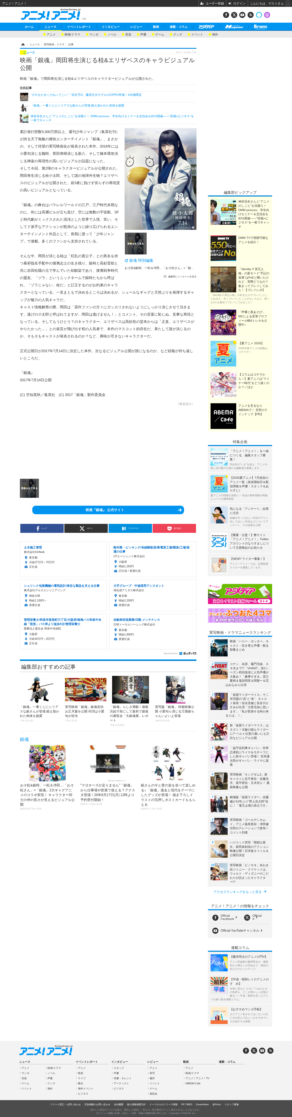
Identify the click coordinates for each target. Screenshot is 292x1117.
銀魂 (24, 739)
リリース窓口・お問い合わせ (65, 1104)
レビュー (136, 26)
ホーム (29, 26)
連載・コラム (179, 26)
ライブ (82, 1078)
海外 (215, 34)
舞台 (80, 1083)
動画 (156, 26)
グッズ (177, 34)
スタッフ (119, 1068)
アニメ (51, 34)
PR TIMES (186, 1104)
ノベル (111, 34)
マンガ (93, 34)
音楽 (128, 34)
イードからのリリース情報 (163, 1104)
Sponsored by (171, 653)
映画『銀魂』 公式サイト (105, 510)
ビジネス (83, 1093)
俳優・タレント (123, 1078)
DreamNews (202, 1104)
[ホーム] (22, 44)
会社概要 (118, 1104)
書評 (152, 1078)
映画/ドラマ (72, 34)
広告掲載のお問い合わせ (97, 1104)
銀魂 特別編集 (141, 260)
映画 (80, 1073)
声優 (143, 34)
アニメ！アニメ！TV (197, 1078)
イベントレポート (79, 26)
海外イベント (85, 1088)
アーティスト (121, 1083)
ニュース (50, 26)
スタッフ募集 (232, 1104)
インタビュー (111, 26)
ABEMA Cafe (193, 1083)
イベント (197, 34)
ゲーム (159, 34)
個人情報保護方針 (136, 1104)
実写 (152, 1073)
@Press (216, 1104)
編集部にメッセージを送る (182, 276)
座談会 (153, 1093)
